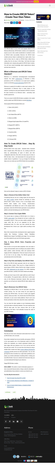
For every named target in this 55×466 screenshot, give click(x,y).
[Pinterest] (9, 421)
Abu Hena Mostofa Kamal (12, 20)
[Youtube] (21, 421)
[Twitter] (17, 421)
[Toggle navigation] (50, 6)
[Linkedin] (13, 421)
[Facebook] (6, 421)
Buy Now (36, 1)
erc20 (14, 392)
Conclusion (40, 55)
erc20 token (7, 392)
